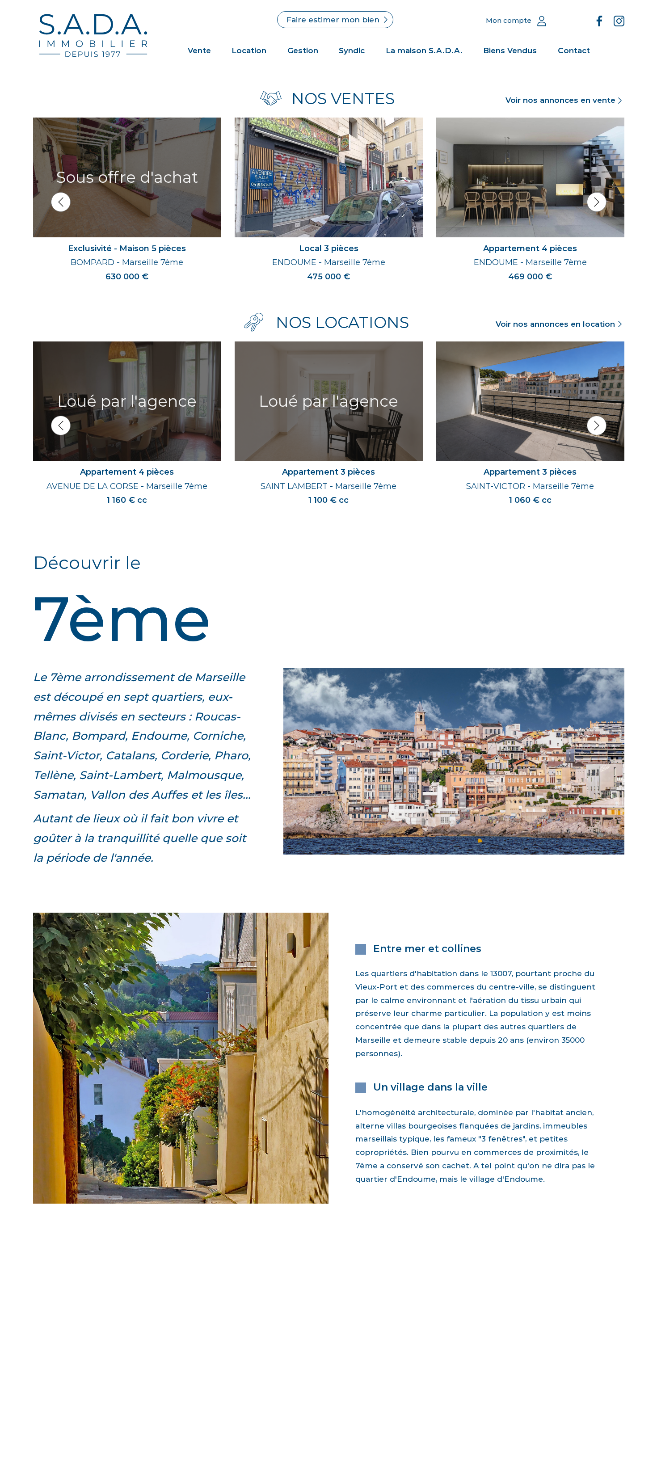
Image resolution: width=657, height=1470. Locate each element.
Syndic (352, 50)
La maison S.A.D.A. (424, 50)
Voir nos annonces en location (555, 324)
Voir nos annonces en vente (560, 100)
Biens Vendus (510, 50)
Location (249, 50)
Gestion (302, 50)
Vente (199, 50)
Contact (574, 50)
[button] (61, 202)
